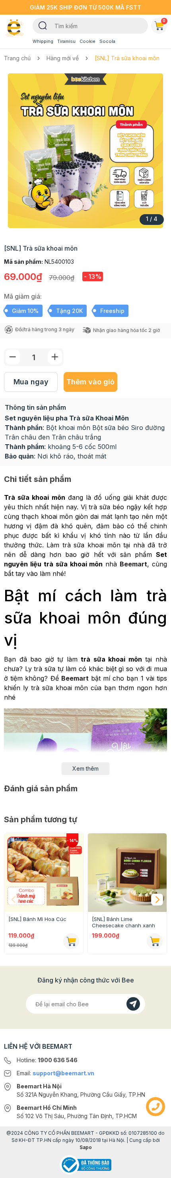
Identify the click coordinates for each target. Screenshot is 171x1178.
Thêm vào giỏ (90, 382)
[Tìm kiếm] (43, 25)
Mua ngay (31, 382)
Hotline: (47, 1060)
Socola (107, 41)
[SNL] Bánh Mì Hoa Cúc (37, 919)
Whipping (43, 41)
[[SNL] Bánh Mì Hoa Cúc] (43, 872)
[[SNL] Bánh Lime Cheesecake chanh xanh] (127, 872)
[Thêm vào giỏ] (71, 941)
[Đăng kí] (133, 1004)
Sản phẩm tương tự (40, 819)
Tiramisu (66, 41)
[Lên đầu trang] (155, 1168)
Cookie (87, 41)
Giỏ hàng (164, 20)
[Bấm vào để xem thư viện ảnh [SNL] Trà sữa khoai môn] (85, 150)
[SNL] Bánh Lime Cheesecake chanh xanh (123, 922)
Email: (55, 1073)
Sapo (86, 1147)
